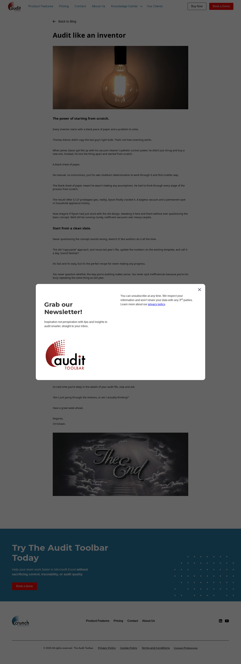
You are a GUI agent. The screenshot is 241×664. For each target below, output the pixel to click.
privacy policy (156, 304)
